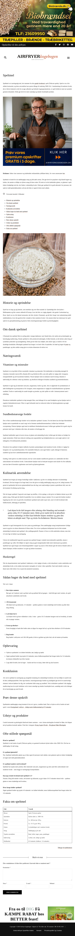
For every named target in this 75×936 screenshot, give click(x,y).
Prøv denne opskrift (12, 220)
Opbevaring (10, 214)
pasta (66, 344)
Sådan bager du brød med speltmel (17, 211)
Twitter (61, 44)
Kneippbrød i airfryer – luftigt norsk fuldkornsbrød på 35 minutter (31, 707)
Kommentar (7, 867)
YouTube (72, 44)
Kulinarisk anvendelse (13, 209)
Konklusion (9, 217)
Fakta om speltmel (11, 228)
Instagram (65, 44)
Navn (5, 883)
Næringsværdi (10, 206)
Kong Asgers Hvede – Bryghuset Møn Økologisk (50, 725)
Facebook (57, 44)
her (64, 173)
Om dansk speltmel (12, 203)
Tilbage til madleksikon (65, 848)
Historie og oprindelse (13, 200)
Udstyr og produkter (12, 223)
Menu (68, 58)
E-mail (28, 883)
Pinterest (69, 44)
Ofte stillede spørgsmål (13, 225)
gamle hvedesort (40, 83)
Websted (52, 883)
